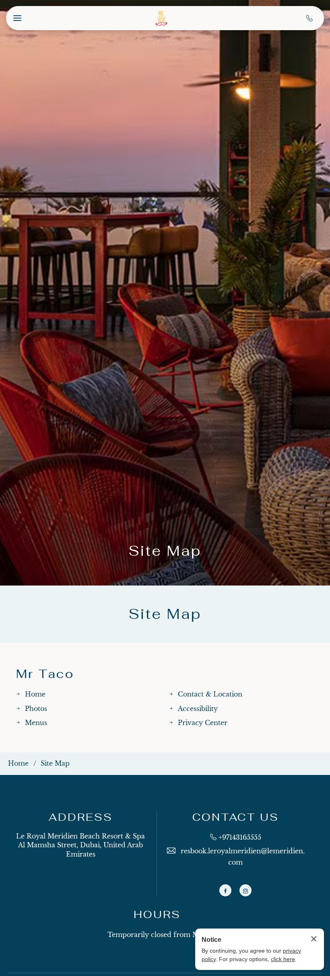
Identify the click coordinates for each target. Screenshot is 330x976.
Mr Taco (45, 674)
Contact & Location (210, 694)
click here (283, 959)
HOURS (157, 914)
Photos (36, 709)
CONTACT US (235, 817)
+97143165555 (240, 837)
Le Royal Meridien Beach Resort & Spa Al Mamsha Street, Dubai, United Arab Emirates (80, 845)
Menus (36, 723)
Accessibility (198, 709)
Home (35, 694)
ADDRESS (81, 817)
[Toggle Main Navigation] (17, 18)
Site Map (165, 550)
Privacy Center (202, 723)
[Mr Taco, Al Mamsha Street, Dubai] (161, 18)
